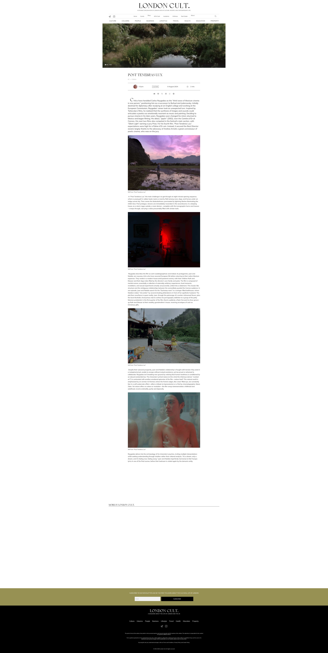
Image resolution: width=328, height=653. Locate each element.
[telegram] (110, 16)
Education (200, 21)
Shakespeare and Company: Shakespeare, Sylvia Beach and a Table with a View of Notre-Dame (148, 576)
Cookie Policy (186, 642)
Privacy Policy (177, 642)
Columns (125, 21)
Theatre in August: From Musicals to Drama (119, 550)
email (185, 639)
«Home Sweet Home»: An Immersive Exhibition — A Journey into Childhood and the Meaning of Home (149, 552)
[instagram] (114, 16)
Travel (176, 21)
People (138, 21)
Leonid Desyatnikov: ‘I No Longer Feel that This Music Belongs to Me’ (121, 527)
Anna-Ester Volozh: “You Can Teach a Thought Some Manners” (177, 527)
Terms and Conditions (168, 642)
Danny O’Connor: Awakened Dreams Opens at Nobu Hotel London (177, 575)
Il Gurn (141, 87)
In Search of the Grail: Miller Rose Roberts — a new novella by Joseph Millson (178, 551)
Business (150, 21)
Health (187, 21)
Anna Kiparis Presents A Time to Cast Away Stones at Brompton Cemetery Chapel (205, 527)
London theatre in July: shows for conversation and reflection (206, 575)
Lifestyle (163, 21)
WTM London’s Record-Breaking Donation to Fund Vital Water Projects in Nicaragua (149, 528)
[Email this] (154, 93)
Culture (112, 21)
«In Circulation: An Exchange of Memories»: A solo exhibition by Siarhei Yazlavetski (121, 576)
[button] (215, 16)
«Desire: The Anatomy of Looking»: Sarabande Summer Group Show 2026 (205, 551)
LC (128, 79)
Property (215, 21)
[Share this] (158, 93)
